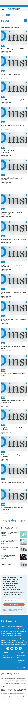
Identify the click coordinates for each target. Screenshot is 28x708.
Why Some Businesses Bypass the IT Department (12, 508)
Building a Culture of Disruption (11, 74)
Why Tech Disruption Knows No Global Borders (13, 374)
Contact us (6, 655)
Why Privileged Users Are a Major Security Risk (11, 266)
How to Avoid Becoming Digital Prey (12, 482)
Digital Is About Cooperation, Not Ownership (11, 455)
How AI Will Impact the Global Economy (13, 239)
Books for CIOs (21, 667)
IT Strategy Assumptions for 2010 (9, 547)
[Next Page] (24, 520)
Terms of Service (3, 690)
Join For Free (14, 604)
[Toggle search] (25, 9)
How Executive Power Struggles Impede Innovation (13, 293)
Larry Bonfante (5, 323)
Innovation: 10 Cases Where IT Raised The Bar (8, 556)
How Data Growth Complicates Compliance (11, 151)
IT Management (21, 655)
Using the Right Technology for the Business (12, 179)
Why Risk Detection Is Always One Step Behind (13, 347)
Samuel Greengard (6, 51)
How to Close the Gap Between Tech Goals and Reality (12, 401)
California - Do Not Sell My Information (20, 690)
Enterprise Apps (5, 535)
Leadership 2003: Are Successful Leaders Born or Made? (9, 563)
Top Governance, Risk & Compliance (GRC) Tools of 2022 (10, 533)
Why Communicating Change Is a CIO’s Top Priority (13, 320)
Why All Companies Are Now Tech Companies (11, 428)
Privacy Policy (15, 610)
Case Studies (20, 665)
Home (2, 15)
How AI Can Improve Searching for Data (14, 100)
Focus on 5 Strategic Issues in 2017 (12, 49)
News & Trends (21, 660)
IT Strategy (4, 566)
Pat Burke (4, 128)
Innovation (3, 543)
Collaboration (4, 549)
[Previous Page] (3, 520)
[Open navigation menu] (3, 9)
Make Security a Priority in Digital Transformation (11, 213)
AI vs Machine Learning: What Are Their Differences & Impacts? (9, 540)
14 (21, 520)
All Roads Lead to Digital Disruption (12, 125)
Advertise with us (7, 657)
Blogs (18, 662)
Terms (8, 610)
